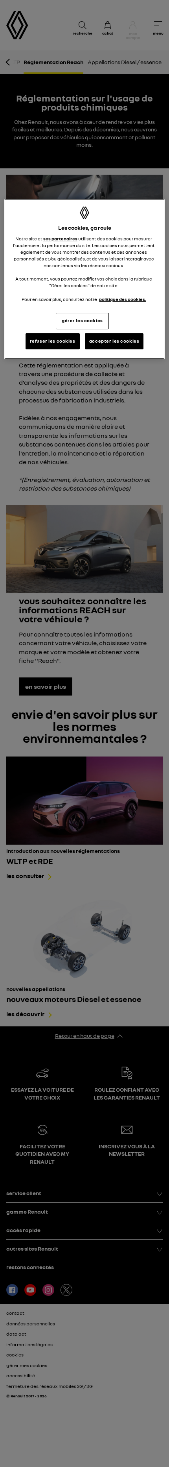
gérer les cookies (82, 320)
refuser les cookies (52, 341)
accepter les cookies (114, 341)
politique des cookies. (122, 299)
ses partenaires (60, 239)
